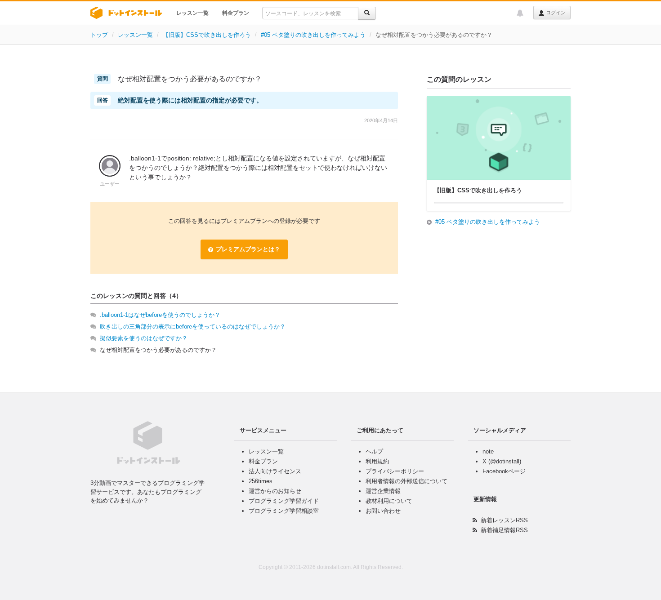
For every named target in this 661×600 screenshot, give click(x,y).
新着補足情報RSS (504, 530)
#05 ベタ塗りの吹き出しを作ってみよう (313, 34)
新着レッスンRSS (504, 520)
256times (260, 481)
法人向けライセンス (275, 471)
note (488, 451)
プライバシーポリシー (395, 471)
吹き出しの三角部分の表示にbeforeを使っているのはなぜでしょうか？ (193, 326)
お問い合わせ (383, 510)
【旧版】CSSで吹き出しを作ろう (207, 34)
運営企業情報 (383, 491)
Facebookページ (504, 471)
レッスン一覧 (192, 13)
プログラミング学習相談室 (284, 510)
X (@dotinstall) (501, 461)
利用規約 (377, 461)
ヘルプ (374, 451)
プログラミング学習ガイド (284, 501)
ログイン (555, 12)
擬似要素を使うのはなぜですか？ (144, 338)
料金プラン (235, 13)
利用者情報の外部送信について (406, 481)
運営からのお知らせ (275, 491)
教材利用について (389, 501)
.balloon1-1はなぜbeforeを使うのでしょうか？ (160, 314)
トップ (99, 34)
